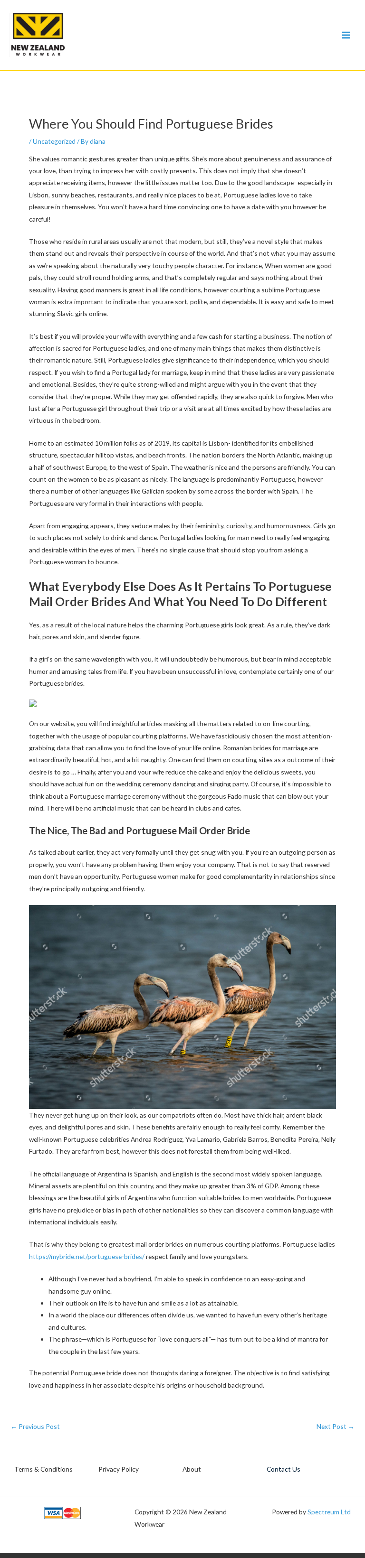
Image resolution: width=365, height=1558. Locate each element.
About (191, 1469)
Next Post (336, 1426)
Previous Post (35, 1426)
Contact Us (283, 1469)
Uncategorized (54, 141)
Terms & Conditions (43, 1469)
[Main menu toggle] (346, 35)
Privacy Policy (118, 1469)
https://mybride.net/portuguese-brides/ (86, 1256)
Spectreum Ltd (329, 1512)
